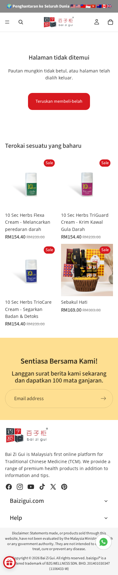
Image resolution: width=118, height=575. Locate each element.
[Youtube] (31, 487)
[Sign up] (103, 398)
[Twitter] (53, 487)
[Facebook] (9, 487)
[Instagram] (20, 487)
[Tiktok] (42, 487)
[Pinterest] (64, 487)
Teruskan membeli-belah (59, 101)
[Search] (21, 22)
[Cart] (110, 22)
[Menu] (7, 22)
